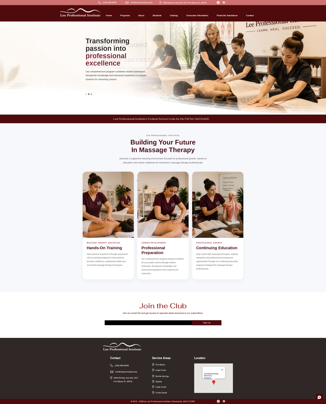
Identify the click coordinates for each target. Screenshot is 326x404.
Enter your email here (113, 318)
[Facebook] (223, 2)
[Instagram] (218, 2)
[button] (125, 15)
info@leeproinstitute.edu (142, 2)
